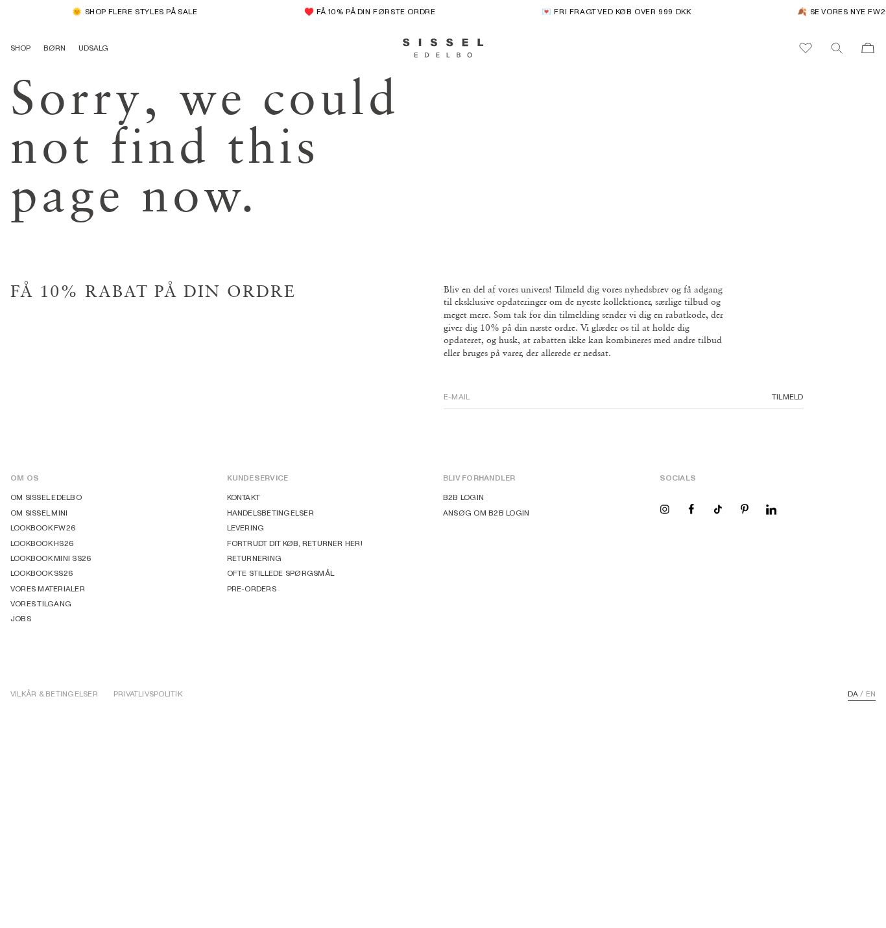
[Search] (836, 48)
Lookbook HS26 (42, 543)
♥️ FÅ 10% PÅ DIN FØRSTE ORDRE (365, 11)
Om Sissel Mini (38, 512)
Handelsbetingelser (270, 512)
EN (871, 694)
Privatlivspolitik (148, 694)
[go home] (443, 48)
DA (853, 694)
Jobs (20, 618)
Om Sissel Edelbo (46, 497)
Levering (246, 527)
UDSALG (93, 47)
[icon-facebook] (691, 508)
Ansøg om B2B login (486, 512)
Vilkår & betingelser (54, 694)
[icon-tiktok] (718, 508)
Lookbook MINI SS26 (50, 558)
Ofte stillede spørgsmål (281, 573)
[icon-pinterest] (744, 508)
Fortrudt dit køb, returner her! (295, 543)
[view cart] (868, 48)
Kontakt (244, 497)
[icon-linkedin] (771, 508)
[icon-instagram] (665, 508)
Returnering (254, 558)
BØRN (54, 47)
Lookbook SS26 (41, 573)
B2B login (463, 497)
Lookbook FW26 (43, 527)
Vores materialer (47, 588)
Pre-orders (251, 588)
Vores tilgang (40, 603)
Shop (20, 47)
